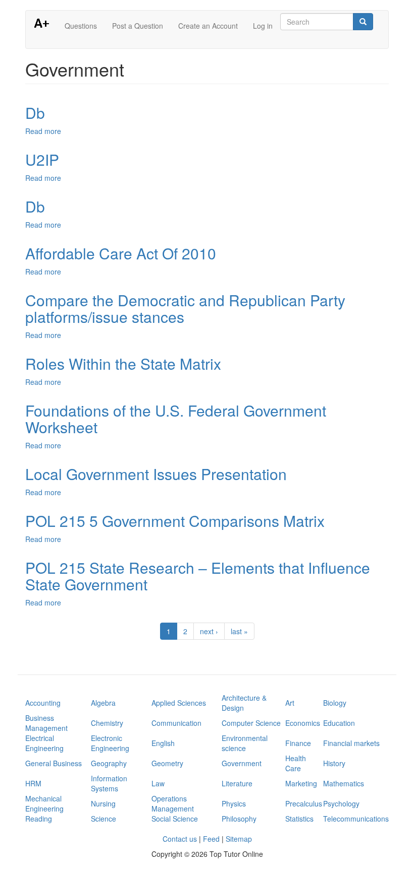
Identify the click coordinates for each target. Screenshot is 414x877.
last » (239, 631)
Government (242, 763)
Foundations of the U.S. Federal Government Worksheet (175, 418)
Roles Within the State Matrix (123, 363)
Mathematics (343, 783)
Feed (211, 839)
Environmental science (245, 743)
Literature (237, 783)
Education (339, 723)
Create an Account (208, 26)
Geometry (167, 763)
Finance (298, 743)
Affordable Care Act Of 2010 (120, 253)
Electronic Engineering (110, 743)
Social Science (174, 819)
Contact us (180, 839)
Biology (334, 703)
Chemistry (107, 723)
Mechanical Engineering (44, 803)
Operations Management (172, 803)
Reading (38, 819)
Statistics (299, 819)
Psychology (341, 803)
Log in (263, 26)
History (334, 763)
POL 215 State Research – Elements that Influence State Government (197, 576)
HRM (33, 783)
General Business (53, 763)
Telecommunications (356, 819)
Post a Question (137, 26)
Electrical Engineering (44, 743)
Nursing (103, 803)
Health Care (295, 763)
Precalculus (303, 803)
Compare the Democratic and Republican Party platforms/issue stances (185, 308)
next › (209, 631)
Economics (302, 723)
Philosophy (239, 819)
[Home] (45, 23)
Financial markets (351, 743)
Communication (176, 723)
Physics (234, 803)
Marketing (301, 783)
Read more (43, 131)
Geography (109, 763)
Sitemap (239, 839)
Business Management (46, 723)
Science (103, 819)
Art (289, 703)
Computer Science (251, 723)
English (163, 743)
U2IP (42, 159)
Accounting (43, 703)
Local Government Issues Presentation (156, 474)
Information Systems (109, 783)
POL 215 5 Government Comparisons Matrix (175, 520)
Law (158, 783)
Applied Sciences (178, 703)
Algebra (103, 703)
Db (35, 112)
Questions (81, 26)
